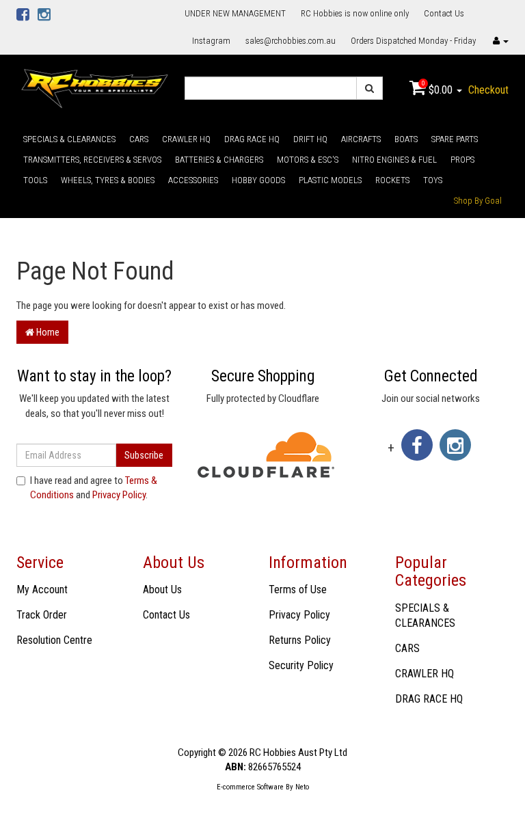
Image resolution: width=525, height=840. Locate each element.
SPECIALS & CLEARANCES (69, 139)
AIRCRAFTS (361, 139)
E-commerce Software (250, 787)
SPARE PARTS (454, 139)
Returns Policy (300, 640)
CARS (138, 139)
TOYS (432, 180)
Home (46, 332)
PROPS (462, 159)
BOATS (406, 139)
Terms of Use (298, 589)
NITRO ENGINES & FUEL (394, 159)
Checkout (488, 89)
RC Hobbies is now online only (355, 13)
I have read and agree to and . (93, 487)
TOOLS (35, 180)
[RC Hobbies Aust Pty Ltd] (94, 87)
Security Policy (301, 665)
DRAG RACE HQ (252, 139)
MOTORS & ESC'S (307, 159)
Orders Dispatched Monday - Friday (413, 41)
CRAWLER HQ (186, 139)
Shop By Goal (478, 200)
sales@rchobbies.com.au (290, 41)
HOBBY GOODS (258, 180)
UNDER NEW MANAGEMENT (235, 13)
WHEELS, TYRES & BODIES (107, 180)
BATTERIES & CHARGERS (219, 159)
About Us (162, 589)
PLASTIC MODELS (330, 180)
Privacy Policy (119, 495)
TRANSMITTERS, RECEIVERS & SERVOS (92, 159)
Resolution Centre (54, 640)
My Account (42, 589)
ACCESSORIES (193, 180)
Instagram (211, 41)
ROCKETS (392, 180)
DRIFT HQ (310, 139)
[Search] (369, 88)
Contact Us (444, 13)
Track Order (41, 614)
